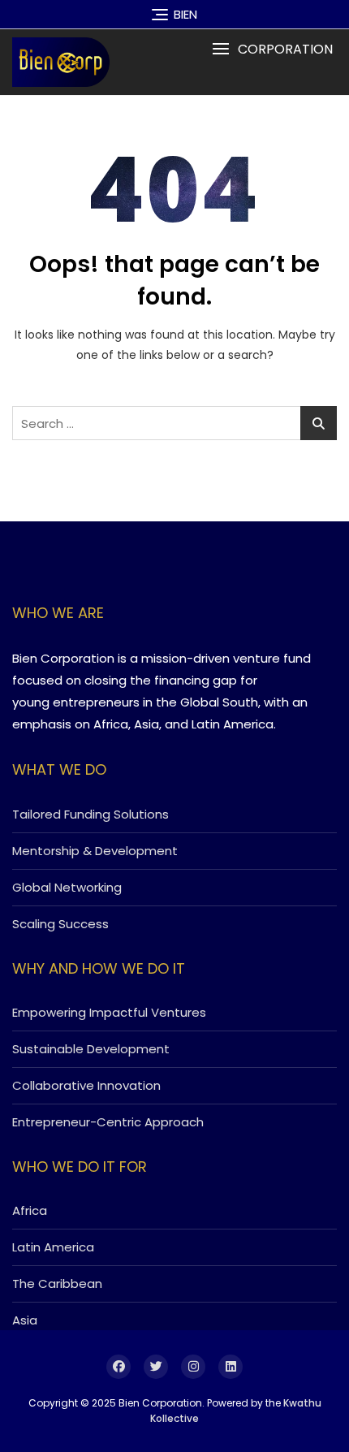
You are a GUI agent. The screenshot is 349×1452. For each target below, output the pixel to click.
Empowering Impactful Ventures (109, 1012)
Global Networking (67, 887)
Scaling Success (60, 923)
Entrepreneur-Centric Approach (108, 1121)
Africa (29, 1210)
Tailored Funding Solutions (90, 814)
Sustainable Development (91, 1048)
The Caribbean (57, 1283)
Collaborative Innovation (86, 1085)
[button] (272, 49)
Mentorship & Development (95, 850)
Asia (24, 1320)
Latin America (53, 1246)
